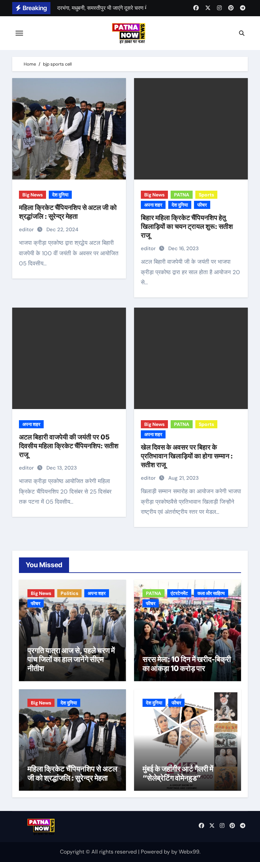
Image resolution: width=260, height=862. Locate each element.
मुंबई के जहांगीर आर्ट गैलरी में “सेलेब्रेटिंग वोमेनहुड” (178, 773)
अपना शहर (153, 205)
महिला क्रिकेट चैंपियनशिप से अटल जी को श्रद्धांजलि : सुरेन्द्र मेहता (72, 773)
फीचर (202, 205)
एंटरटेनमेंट (179, 593)
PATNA (181, 195)
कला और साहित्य (211, 593)
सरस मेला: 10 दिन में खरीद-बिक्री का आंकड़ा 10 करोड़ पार (187, 663)
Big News (32, 195)
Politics (69, 593)
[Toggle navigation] (19, 33)
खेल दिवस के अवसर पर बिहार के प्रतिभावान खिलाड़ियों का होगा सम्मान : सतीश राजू (187, 456)
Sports (206, 195)
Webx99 (189, 851)
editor (27, 229)
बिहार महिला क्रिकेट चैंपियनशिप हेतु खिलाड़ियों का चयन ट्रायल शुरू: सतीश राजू (187, 226)
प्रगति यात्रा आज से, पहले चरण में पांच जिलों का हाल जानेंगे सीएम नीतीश (71, 659)
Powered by (156, 851)
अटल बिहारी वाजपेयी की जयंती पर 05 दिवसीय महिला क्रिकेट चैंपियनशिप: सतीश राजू (68, 446)
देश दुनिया (60, 195)
